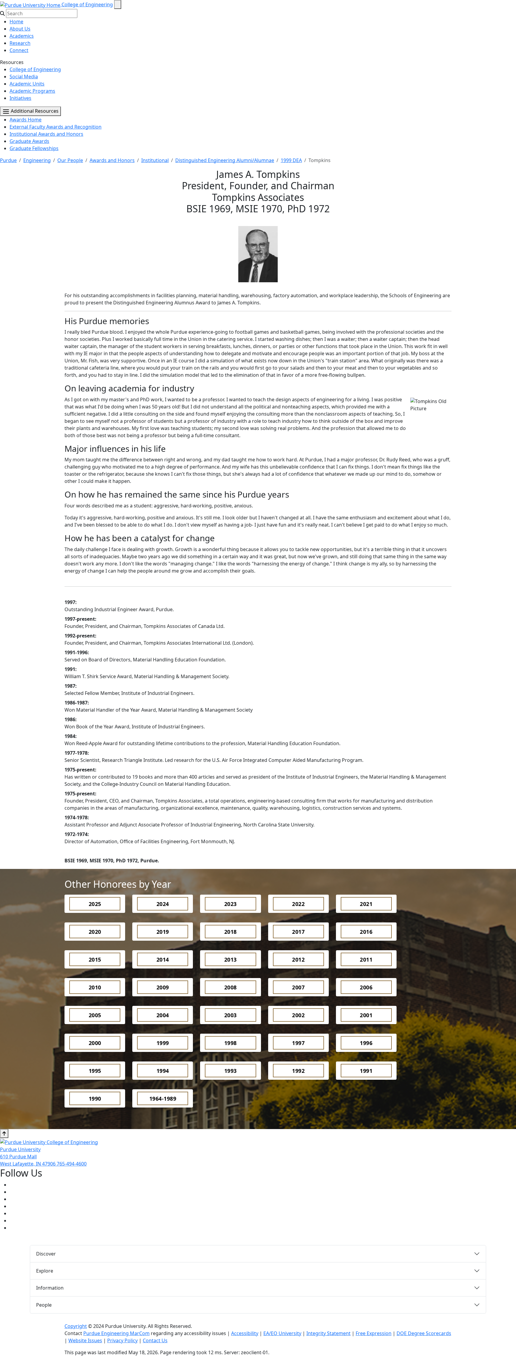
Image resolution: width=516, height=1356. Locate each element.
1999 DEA (291, 160)
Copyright (75, 1326)
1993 (230, 1070)
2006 (366, 987)
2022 (298, 903)
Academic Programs (32, 91)
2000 (95, 1043)
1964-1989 (162, 1098)
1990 (95, 1098)
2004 (162, 1015)
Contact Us (155, 1340)
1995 (95, 1070)
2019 (162, 931)
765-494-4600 (72, 1163)
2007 (298, 987)
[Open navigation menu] (117, 4)
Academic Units (27, 83)
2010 (95, 987)
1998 (230, 1043)
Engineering (37, 160)
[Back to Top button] (4, 1133)
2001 (366, 1015)
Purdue (8, 160)
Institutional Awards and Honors (46, 134)
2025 (95, 903)
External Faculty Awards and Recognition (56, 126)
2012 (298, 959)
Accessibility (244, 1333)
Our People (70, 160)
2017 (298, 931)
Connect (19, 50)
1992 (298, 1070)
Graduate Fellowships (34, 148)
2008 (230, 987)
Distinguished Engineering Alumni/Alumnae (224, 160)
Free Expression (373, 1333)
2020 (95, 931)
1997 (298, 1043)
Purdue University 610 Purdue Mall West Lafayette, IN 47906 (28, 1156)
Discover (46, 1253)
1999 (162, 1043)
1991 (366, 1070)
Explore (44, 1270)
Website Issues (85, 1340)
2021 (366, 903)
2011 (366, 959)
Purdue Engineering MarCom (116, 1333)
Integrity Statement (328, 1333)
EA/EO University (282, 1333)
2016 (366, 931)
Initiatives (20, 98)
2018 (230, 931)
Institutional (155, 160)
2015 (95, 959)
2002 (298, 1015)
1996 (366, 1043)
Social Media (24, 76)
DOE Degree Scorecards (424, 1333)
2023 (230, 903)
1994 (162, 1070)
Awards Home (26, 119)
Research (20, 43)
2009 (162, 987)
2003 (230, 1015)
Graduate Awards (29, 141)
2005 (95, 1015)
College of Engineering (87, 4)
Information (50, 1288)
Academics (22, 36)
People (44, 1305)
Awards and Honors (112, 160)
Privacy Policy (122, 1340)
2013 (230, 959)
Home (16, 21)
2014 (162, 959)
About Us (20, 28)
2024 (162, 903)
